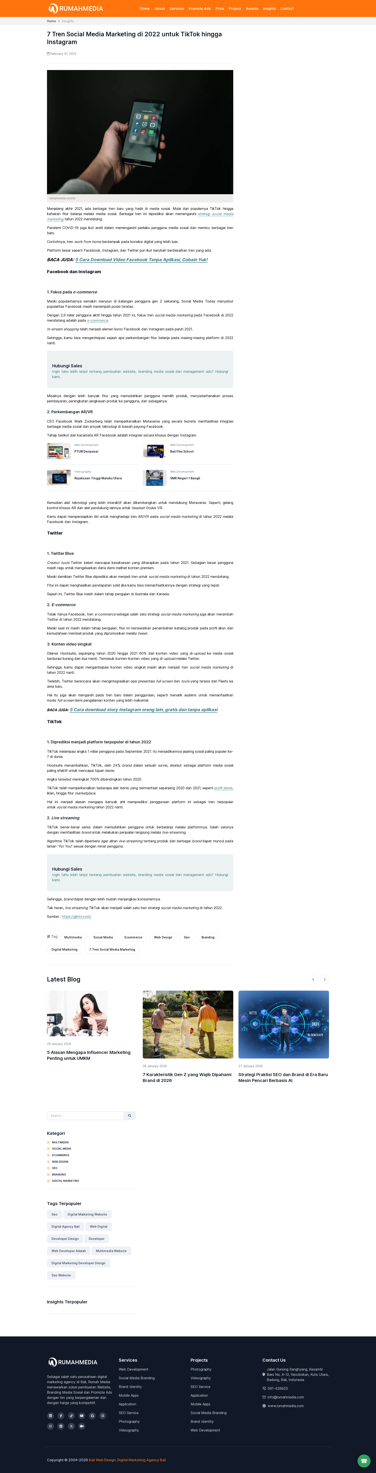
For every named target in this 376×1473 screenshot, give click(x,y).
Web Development (133, 1369)
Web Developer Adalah (69, 1251)
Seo (187, 937)
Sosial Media (103, 937)
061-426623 (278, 1388)
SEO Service (129, 1413)
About (160, 8)
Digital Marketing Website (87, 1214)
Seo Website (61, 1275)
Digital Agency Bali (66, 1226)
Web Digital (98, 1226)
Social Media (61, 1148)
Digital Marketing (64, 949)
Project (235, 8)
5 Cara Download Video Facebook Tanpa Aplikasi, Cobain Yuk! (141, 259)
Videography (129, 1430)
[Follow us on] (50, 1415)
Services (177, 8)
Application (127, 1404)
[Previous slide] (313, 979)
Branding (208, 937)
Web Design (163, 937)
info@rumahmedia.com (286, 1397)
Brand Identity (130, 1386)
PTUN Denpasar (86, 451)
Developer (96, 1239)
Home (145, 8)
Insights (269, 8)
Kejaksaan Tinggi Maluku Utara (98, 478)
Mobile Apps (129, 1395)
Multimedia (73, 937)
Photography (129, 1421)
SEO (54, 1168)
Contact (287, 8)
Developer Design (65, 1239)
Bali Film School (182, 451)
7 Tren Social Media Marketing (112, 949)
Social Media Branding (137, 1378)
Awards (252, 8)
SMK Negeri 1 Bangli (185, 478)
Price (220, 8)
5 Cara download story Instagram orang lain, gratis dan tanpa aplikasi (143, 709)
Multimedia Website (111, 1251)
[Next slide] (324, 979)
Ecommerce (133, 937)
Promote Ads (200, 8)
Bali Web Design (102, 1460)
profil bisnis (224, 788)
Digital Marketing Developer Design (78, 1263)
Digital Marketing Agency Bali (141, 1460)
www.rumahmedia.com (286, 1406)
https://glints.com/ (76, 916)
